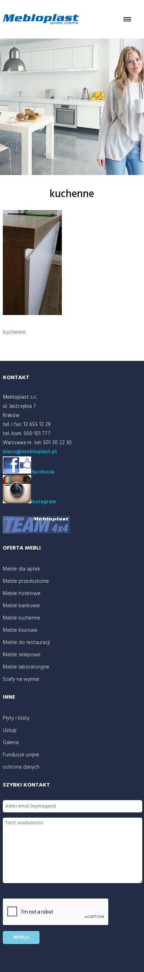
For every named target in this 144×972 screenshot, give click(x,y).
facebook (43, 472)
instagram (43, 502)
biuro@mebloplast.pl (30, 452)
